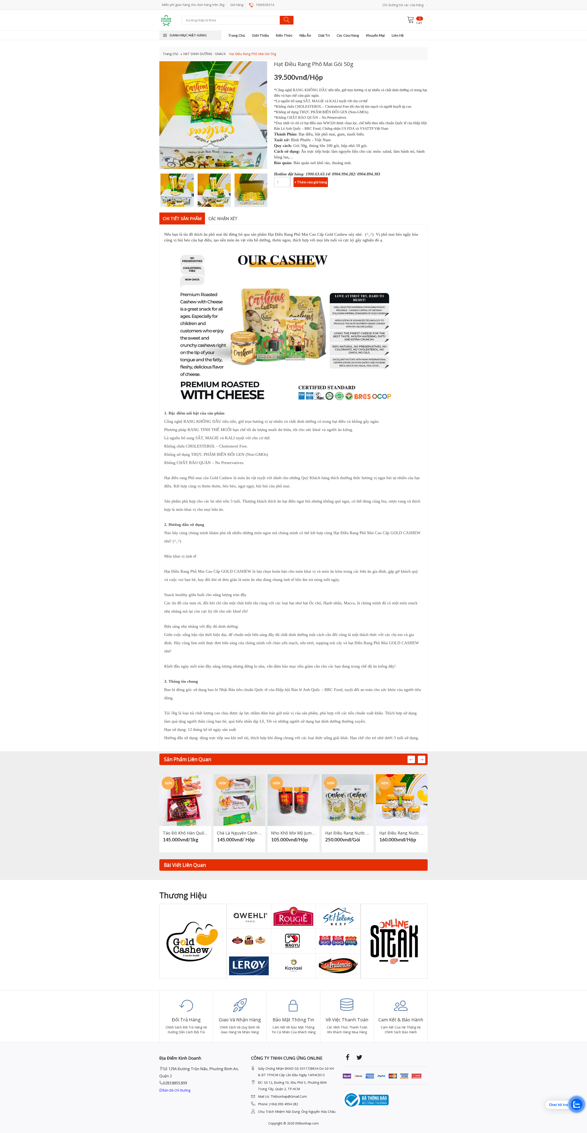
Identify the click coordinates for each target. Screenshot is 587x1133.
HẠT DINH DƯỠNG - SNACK (204, 54)
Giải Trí (324, 35)
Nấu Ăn (305, 35)
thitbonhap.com (307, 1123)
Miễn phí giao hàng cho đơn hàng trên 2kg (193, 5)
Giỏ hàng (236, 5)
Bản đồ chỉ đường (176, 1090)
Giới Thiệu (260, 35)
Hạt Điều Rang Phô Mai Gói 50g (252, 54)
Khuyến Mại (375, 35)
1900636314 (264, 5)
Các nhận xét (223, 218)
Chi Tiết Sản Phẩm (182, 218)
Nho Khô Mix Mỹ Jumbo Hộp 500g (293, 833)
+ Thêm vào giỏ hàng (310, 182)
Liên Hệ (398, 35)
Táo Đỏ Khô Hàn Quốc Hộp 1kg (185, 833)
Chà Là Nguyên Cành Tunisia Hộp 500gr (239, 833)
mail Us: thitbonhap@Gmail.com (282, 1096)
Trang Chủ (236, 35)
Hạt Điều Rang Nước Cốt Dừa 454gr (347, 833)
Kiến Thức (284, 35)
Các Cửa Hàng (348, 35)
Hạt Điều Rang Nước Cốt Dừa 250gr (401, 833)
